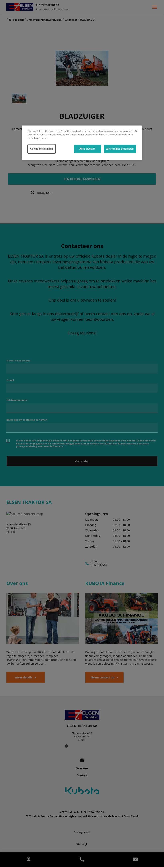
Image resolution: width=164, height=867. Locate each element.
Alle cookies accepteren (120, 148)
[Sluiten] (136, 131)
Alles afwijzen (87, 148)
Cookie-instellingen (41, 148)
